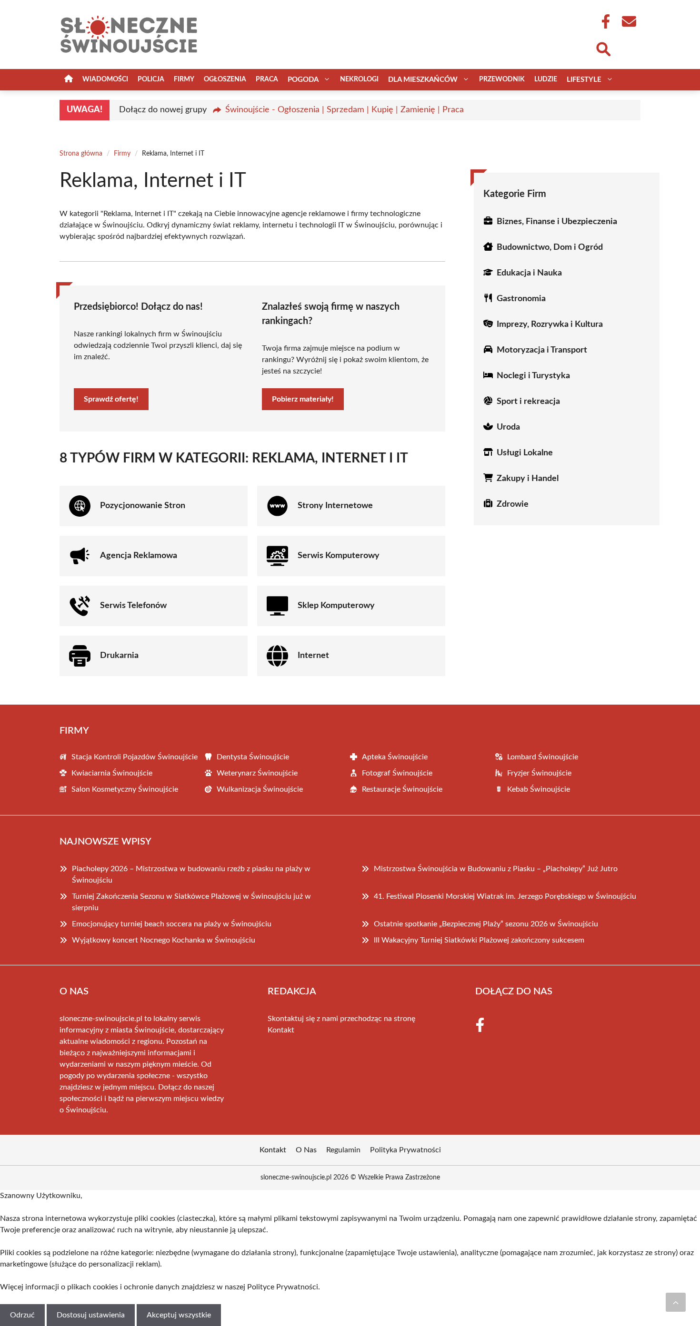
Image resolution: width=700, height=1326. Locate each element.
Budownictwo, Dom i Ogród (550, 247)
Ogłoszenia (225, 79)
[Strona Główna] (69, 79)
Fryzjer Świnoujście (539, 773)
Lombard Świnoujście (542, 757)
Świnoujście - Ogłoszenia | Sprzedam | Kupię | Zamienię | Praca (344, 110)
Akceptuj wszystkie (179, 1315)
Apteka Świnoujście (395, 757)
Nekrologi (359, 79)
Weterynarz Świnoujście (257, 773)
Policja (151, 79)
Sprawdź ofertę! (111, 399)
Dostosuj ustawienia (91, 1315)
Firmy (184, 79)
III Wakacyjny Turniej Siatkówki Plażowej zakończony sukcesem (479, 940)
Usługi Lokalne (525, 453)
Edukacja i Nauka (529, 273)
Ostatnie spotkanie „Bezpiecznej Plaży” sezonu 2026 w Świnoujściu (486, 924)
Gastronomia (521, 299)
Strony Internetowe (335, 505)
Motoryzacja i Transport (542, 350)
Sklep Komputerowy (336, 605)
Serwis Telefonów (133, 605)
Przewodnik (502, 79)
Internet (313, 655)
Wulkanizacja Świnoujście (260, 789)
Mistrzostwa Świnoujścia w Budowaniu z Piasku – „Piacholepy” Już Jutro (496, 869)
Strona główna (81, 153)
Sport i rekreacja (528, 401)
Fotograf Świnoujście (397, 773)
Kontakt (281, 1030)
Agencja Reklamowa (138, 555)
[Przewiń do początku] (676, 1302)
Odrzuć (22, 1315)
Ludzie (545, 79)
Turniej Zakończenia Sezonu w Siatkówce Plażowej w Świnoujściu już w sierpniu (191, 902)
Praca (267, 79)
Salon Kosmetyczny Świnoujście (124, 789)
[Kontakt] (628, 21)
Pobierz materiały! (303, 399)
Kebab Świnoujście (538, 789)
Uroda (508, 427)
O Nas (306, 1150)
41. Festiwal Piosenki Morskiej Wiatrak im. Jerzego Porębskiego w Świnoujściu (505, 896)
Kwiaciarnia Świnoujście (111, 773)
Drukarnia (119, 655)
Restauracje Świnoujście (402, 789)
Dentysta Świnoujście (253, 757)
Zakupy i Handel (528, 478)
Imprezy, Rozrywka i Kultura (550, 324)
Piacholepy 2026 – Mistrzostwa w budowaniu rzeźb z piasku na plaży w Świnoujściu (191, 874)
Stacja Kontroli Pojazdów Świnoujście (134, 757)
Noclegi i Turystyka (533, 376)
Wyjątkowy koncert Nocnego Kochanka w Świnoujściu (163, 940)
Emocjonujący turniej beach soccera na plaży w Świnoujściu (171, 924)
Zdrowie (513, 504)
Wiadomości (105, 79)
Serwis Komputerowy (339, 555)
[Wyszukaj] (603, 48)
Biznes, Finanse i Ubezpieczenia (557, 221)
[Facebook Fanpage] (603, 21)
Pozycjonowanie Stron (142, 505)
